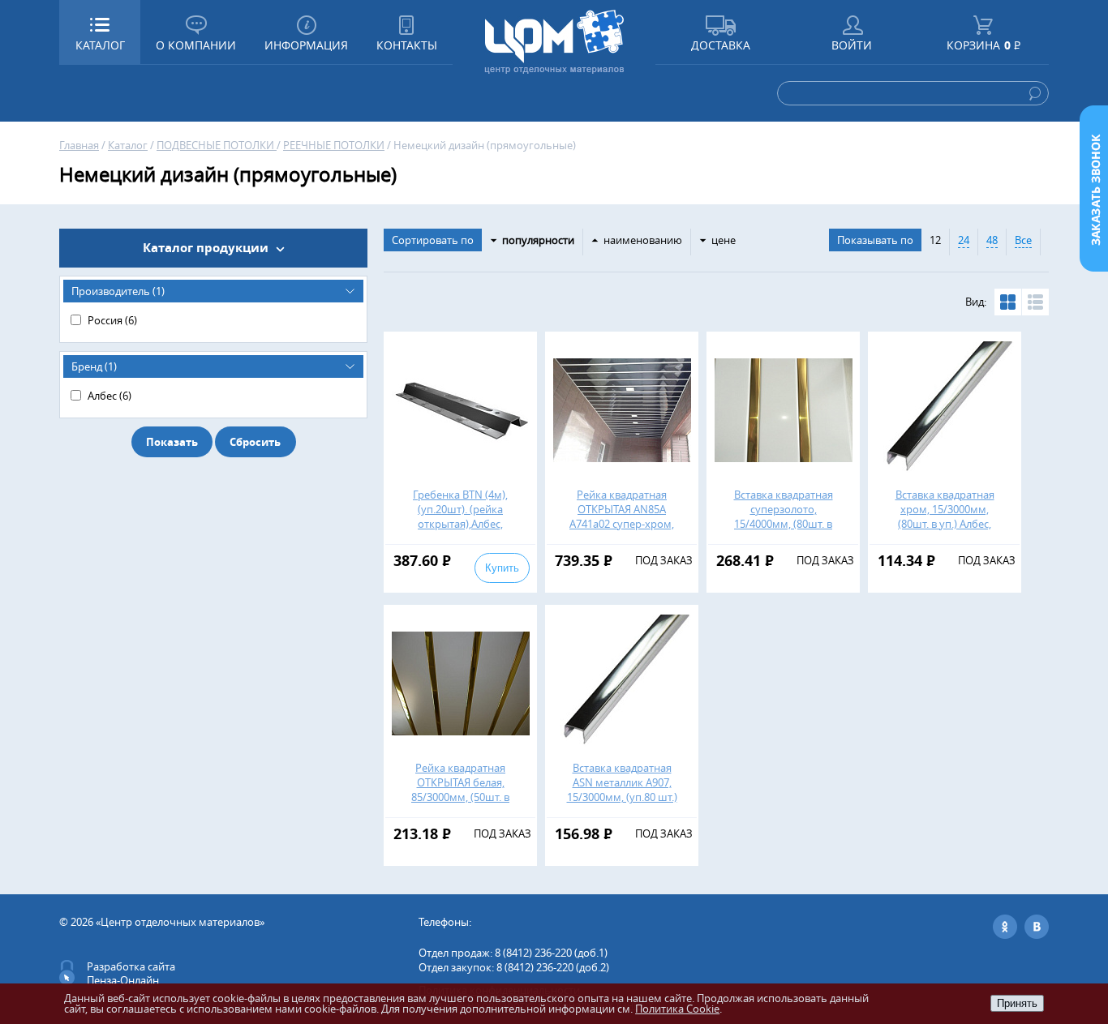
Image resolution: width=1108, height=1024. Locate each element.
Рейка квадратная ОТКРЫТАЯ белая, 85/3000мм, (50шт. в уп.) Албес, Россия (460, 790)
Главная (79, 145)
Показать (172, 442)
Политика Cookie (677, 1008)
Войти (851, 45)
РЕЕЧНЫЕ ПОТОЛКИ (333, 145)
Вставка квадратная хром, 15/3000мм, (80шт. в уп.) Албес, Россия (944, 516)
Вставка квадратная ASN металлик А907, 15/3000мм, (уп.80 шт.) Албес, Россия (622, 790)
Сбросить (255, 442)
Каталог (128, 145)
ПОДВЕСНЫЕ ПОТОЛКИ (217, 145)
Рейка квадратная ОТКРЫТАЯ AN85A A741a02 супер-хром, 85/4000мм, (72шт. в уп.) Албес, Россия (621, 523)
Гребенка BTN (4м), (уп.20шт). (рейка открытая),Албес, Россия (460, 516)
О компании (196, 45)
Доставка (720, 45)
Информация (306, 45)
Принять (1017, 1003)
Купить (502, 568)
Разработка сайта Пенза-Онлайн (131, 973)
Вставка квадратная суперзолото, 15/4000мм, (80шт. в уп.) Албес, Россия (783, 516)
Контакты (406, 45)
